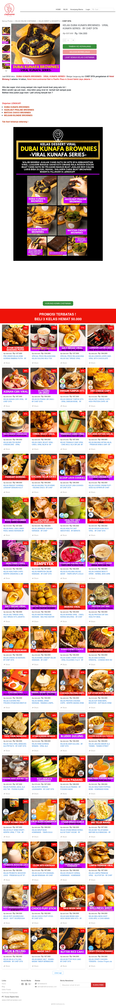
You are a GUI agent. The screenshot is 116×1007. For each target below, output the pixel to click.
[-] (22, 984)
